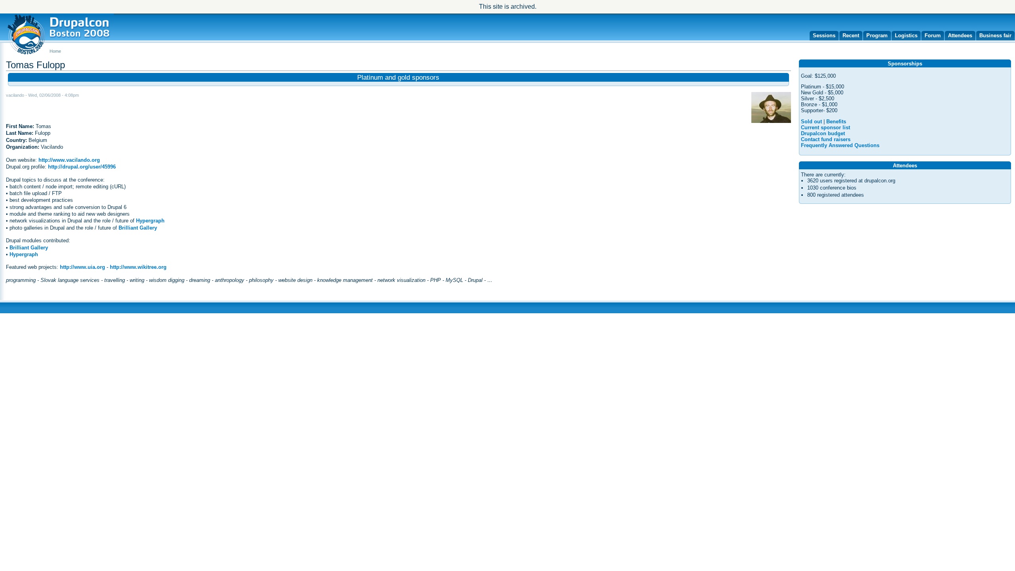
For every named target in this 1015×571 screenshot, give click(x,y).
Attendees (960, 35)
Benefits (836, 122)
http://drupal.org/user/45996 (82, 167)
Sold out (811, 122)
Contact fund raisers (825, 139)
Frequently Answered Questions (840, 145)
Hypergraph (150, 221)
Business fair (995, 35)
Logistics (906, 35)
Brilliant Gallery (138, 228)
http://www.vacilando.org (69, 160)
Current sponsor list (825, 127)
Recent (851, 35)
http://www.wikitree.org (138, 267)
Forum (933, 35)
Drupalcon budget (823, 133)
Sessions (824, 35)
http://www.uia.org (82, 267)
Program (877, 35)
